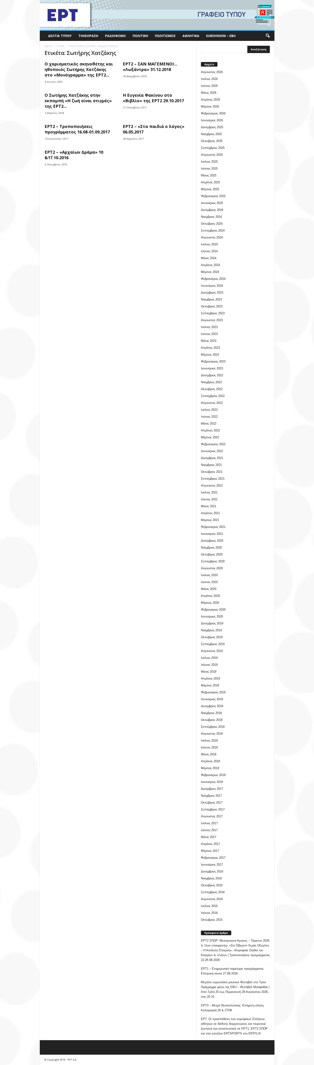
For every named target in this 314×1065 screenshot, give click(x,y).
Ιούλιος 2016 (209, 906)
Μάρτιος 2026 (210, 106)
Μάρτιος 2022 (210, 437)
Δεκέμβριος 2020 (212, 540)
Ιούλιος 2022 (209, 409)
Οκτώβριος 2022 (212, 389)
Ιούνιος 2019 (209, 664)
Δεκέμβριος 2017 (212, 788)
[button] (268, 36)
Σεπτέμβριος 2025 (213, 148)
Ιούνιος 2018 (209, 747)
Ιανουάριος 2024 (212, 285)
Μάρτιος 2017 (210, 851)
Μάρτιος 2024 (210, 272)
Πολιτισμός (165, 36)
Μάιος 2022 (208, 423)
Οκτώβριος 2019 (212, 637)
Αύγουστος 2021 (212, 485)
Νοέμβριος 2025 (211, 134)
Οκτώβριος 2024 (212, 223)
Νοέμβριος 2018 (211, 713)
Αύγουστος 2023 (212, 320)
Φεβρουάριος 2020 (213, 609)
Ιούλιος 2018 (209, 740)
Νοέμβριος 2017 (211, 795)
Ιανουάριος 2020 (212, 616)
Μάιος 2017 (208, 837)
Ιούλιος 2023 (209, 327)
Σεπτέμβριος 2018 (213, 726)
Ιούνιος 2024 (209, 251)
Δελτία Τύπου (59, 36)
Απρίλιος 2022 (210, 430)
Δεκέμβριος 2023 (212, 292)
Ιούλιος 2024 (209, 244)
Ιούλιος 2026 (209, 79)
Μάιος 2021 (208, 506)
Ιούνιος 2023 (209, 334)
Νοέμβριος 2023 (211, 299)
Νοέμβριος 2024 (211, 216)
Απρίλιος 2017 (210, 844)
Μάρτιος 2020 (210, 602)
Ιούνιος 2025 (209, 168)
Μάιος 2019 (208, 671)
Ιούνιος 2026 (209, 86)
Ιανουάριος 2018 (212, 782)
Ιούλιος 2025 (209, 161)
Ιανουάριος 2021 (212, 533)
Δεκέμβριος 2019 (212, 623)
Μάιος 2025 (208, 175)
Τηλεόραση (88, 36)
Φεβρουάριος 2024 (213, 278)
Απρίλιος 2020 (210, 596)
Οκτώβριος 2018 (212, 720)
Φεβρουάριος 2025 (213, 196)
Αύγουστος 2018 (212, 733)
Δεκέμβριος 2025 (212, 127)
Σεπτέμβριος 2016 (213, 892)
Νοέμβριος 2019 (211, 630)
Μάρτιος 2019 (210, 685)
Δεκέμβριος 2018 (212, 706)
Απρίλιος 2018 (210, 761)
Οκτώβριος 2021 (212, 471)
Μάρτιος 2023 (210, 354)
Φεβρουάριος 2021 (213, 527)
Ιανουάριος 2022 (212, 451)
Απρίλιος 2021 (210, 513)
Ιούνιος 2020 (209, 582)
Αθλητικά (191, 36)
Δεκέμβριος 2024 (212, 210)
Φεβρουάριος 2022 (213, 444)
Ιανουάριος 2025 (212, 203)
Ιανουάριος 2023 (212, 368)
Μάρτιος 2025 (210, 189)
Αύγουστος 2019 (212, 651)
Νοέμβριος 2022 (211, 382)
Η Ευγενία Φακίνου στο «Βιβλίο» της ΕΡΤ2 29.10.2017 (153, 97)
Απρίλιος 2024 (210, 265)
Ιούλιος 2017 (209, 823)
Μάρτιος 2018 (210, 768)
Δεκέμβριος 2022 (212, 375)
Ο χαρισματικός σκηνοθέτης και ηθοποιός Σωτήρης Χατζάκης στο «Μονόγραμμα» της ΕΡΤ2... (79, 69)
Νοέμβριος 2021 (211, 465)
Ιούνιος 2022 (209, 416)
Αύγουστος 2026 (212, 72)
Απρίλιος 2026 (210, 99)
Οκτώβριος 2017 (212, 802)
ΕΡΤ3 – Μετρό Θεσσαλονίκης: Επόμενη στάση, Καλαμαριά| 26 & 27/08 (232, 1008)
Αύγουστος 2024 (212, 237)
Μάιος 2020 (208, 589)
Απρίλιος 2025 (210, 182)
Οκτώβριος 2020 (212, 554)
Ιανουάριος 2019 (212, 699)
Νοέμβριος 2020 (211, 547)
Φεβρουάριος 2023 (213, 361)
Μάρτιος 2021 (210, 520)
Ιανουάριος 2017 (212, 864)
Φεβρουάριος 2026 (213, 113)
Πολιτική (140, 36)
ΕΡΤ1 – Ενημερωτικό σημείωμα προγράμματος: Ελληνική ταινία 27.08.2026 (232, 971)
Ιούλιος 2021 (209, 492)
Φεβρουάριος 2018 (213, 775)
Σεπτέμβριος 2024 (213, 230)
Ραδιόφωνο (115, 36)
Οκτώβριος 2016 (212, 885)
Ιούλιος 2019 (209, 658)
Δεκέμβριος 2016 (212, 871)
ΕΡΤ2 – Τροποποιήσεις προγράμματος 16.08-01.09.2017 (77, 129)
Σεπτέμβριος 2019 (213, 644)
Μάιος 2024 (208, 258)
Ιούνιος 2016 (209, 913)
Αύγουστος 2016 (212, 899)
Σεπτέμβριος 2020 (213, 561)
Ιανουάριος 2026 (212, 120)
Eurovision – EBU (221, 36)
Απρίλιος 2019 (210, 678)
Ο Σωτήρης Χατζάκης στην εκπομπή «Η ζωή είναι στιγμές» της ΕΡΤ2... (78, 100)
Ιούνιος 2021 (209, 499)
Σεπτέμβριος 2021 (213, 478)
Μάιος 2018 (208, 754)
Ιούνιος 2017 (209, 830)
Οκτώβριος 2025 (212, 141)
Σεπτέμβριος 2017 (213, 809)
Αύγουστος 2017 (212, 816)
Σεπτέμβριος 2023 (213, 313)
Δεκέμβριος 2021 (212, 458)
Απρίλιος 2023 (210, 347)
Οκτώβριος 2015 (212, 919)
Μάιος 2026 (208, 92)
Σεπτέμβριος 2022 (213, 396)
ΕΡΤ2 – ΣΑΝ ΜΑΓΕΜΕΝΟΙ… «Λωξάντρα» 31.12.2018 (150, 66)
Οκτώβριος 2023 (212, 306)
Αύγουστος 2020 (212, 568)
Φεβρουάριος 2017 (213, 857)
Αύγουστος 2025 (212, 154)
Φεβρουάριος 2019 (213, 692)
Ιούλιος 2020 (209, 575)
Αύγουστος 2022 (212, 403)
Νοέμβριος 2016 (211, 878)
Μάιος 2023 (208, 341)
